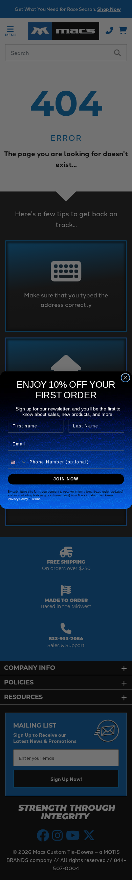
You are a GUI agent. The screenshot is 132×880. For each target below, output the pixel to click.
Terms (36, 499)
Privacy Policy (18, 499)
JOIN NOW (66, 479)
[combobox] (17, 462)
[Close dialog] (125, 378)
